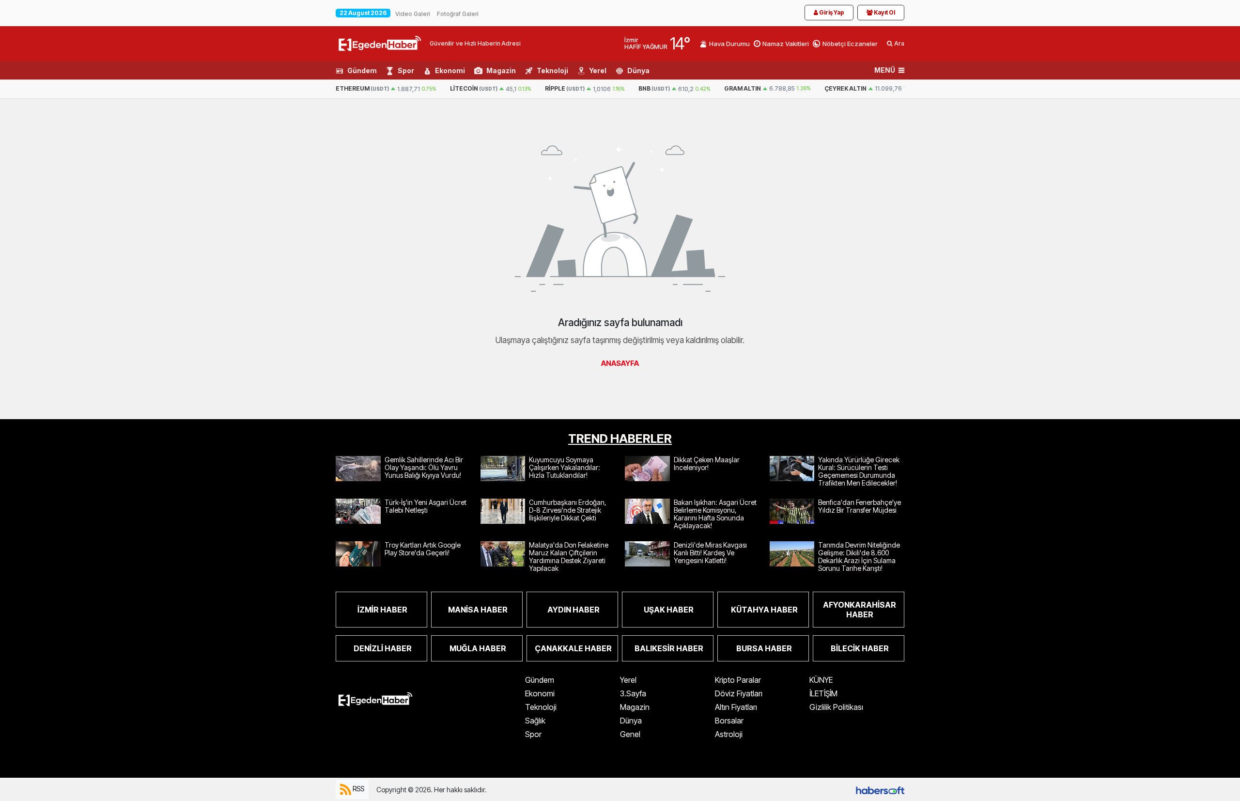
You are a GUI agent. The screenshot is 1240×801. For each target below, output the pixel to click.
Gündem (362, 70)
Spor (406, 70)
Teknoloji (552, 70)
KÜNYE (821, 680)
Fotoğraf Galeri (458, 13)
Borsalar (729, 720)
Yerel (597, 70)
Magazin (501, 70)
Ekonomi (450, 70)
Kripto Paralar (738, 680)
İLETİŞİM (823, 693)
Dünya (638, 70)
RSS (357, 789)
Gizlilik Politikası (836, 707)
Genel (630, 734)
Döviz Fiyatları (738, 693)
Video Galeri (412, 13)
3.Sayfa (633, 693)
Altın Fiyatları (736, 707)
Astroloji (729, 734)
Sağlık (535, 720)
